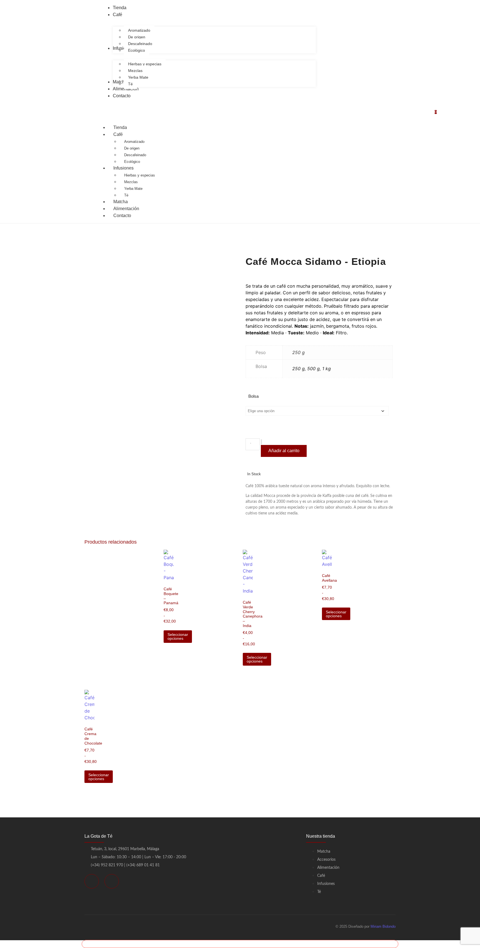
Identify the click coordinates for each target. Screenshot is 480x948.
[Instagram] (111, 881)
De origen (131, 148)
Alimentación (126, 208)
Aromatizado (134, 142)
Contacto (122, 215)
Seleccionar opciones (178, 636)
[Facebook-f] (91, 881)
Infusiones (123, 168)
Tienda (120, 127)
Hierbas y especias (139, 175)
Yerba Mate (133, 188)
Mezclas (131, 182)
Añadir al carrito (283, 450)
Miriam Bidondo (383, 926)
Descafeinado (135, 155)
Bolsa (253, 396)
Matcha (120, 201)
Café (118, 134)
